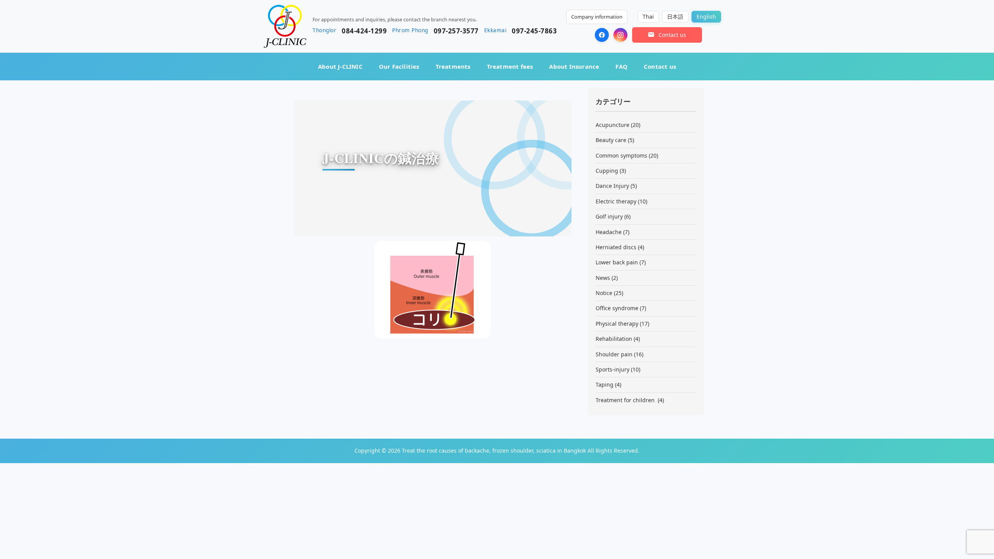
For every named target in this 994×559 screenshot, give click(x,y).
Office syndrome (617, 308)
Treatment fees (510, 66)
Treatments (453, 66)
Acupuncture (612, 124)
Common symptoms (621, 155)
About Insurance (574, 66)
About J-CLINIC (340, 66)
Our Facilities (399, 66)
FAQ (621, 66)
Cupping (607, 170)
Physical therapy (617, 323)
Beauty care (611, 140)
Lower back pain (617, 262)
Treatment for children (626, 400)
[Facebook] (602, 35)
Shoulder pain (614, 354)
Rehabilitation (614, 338)
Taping (604, 384)
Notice (604, 293)
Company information (596, 16)
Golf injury (609, 216)
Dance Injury (612, 185)
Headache (609, 232)
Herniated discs (616, 247)
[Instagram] (620, 35)
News (603, 277)
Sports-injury (612, 369)
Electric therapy (616, 201)
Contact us (660, 66)
